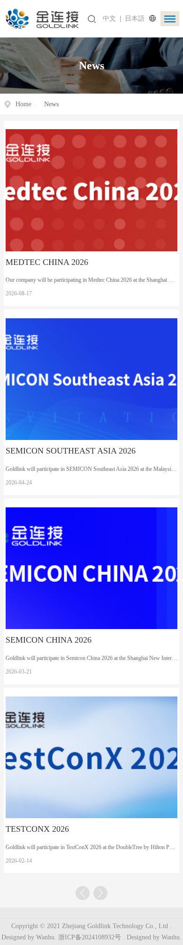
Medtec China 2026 (47, 262)
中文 (109, 18)
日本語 (135, 18)
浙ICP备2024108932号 (89, 937)
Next (100, 893)
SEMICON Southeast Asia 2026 (71, 450)
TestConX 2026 (37, 829)
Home (23, 104)
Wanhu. (171, 937)
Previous (83, 893)
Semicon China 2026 (49, 640)
